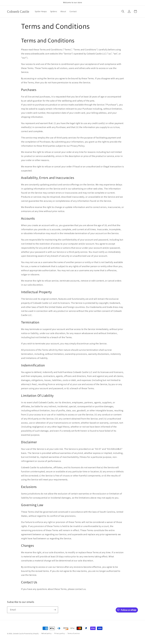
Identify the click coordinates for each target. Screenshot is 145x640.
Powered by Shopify (31, 634)
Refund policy (46, 633)
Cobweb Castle (18, 634)
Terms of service (73, 633)
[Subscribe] (55, 609)
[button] (123, 11)
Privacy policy (59, 633)
